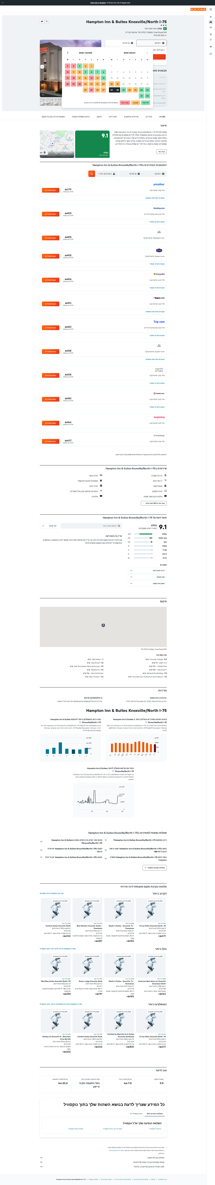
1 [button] (111, 66)
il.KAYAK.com (162, 1179)
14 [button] (118, 78)
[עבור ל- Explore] (211, 34)
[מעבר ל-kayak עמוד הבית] (198, 9)
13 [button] (124, 78)
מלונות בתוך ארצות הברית (123, 1179)
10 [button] (141, 78)
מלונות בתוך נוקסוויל (75, 1129)
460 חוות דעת (151, 28)
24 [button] (141, 90)
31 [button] (141, 96)
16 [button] (147, 84)
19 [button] (130, 84)
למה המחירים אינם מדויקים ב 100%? (149, 1166)
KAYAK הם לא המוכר (155, 1157)
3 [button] (141, 72)
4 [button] (135, 72)
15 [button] (112, 78)
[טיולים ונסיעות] (211, 46)
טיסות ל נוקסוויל (155, 1129)
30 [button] (147, 96)
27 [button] (124, 90)
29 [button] (111, 90)
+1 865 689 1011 (160, 35)
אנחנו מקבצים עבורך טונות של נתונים (148, 1162)
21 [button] (118, 84)
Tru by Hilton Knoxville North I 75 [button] (152, 926)
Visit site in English (98, 3)
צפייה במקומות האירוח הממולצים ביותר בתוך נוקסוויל (61, 1004)
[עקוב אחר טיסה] (211, 39)
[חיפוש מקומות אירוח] (211, 22)
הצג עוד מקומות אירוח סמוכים (52, 893)
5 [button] (129, 72)
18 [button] (135, 84)
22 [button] (111, 84)
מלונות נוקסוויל (93, 1179)
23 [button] (147, 90)
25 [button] (135, 90)
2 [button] (147, 72)
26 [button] (129, 90)
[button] (2, 2)
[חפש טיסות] (211, 16)
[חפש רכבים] (211, 27)
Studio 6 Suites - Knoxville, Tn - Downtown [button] (121, 927)
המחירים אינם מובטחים (116, 1150)
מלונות (153, 1179)
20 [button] (123, 84)
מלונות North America (141, 1179)
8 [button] (111, 72)
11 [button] (135, 78)
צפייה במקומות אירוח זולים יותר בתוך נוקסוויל (58, 949)
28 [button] (117, 90)
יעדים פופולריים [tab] (136, 1113)
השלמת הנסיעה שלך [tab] (155, 1113)
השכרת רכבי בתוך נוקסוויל (112, 1129)
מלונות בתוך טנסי (106, 1179)
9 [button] (147, 78)
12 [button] (130, 78)
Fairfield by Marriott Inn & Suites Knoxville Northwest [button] (120, 1035)
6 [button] (123, 72)
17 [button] (141, 84)
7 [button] (117, 72)
